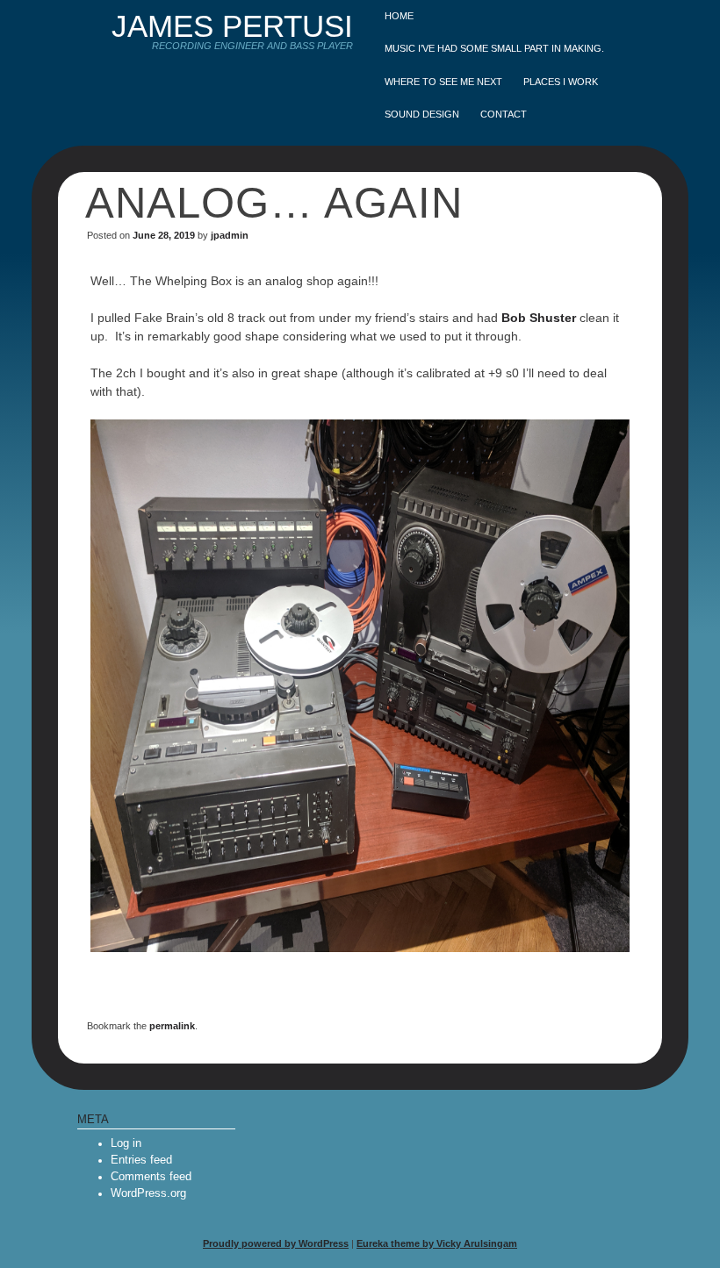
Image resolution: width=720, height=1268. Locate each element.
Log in (126, 1143)
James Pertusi (232, 26)
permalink (172, 1026)
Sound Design (422, 114)
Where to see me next (443, 81)
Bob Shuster (538, 318)
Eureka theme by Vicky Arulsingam (436, 1243)
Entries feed (141, 1160)
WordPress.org (148, 1193)
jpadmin (229, 235)
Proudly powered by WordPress (276, 1243)
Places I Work (560, 81)
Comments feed (151, 1177)
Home (399, 16)
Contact (503, 114)
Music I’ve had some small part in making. (494, 48)
